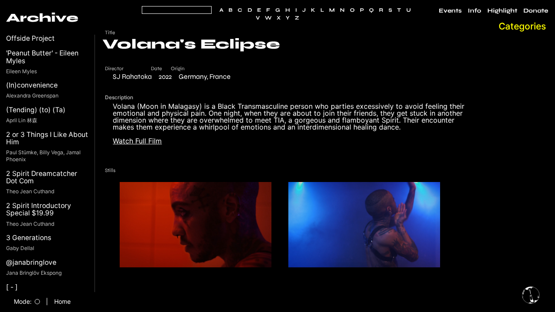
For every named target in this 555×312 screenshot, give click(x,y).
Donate (535, 10)
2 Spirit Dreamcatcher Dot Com (41, 177)
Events (450, 10)
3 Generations (28, 237)
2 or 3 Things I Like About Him (47, 138)
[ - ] (12, 287)
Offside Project (30, 38)
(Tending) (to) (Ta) (35, 110)
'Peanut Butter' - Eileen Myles (42, 57)
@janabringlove (31, 262)
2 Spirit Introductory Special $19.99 (38, 209)
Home (62, 301)
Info (474, 10)
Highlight (502, 10)
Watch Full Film (137, 140)
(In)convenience (32, 85)
